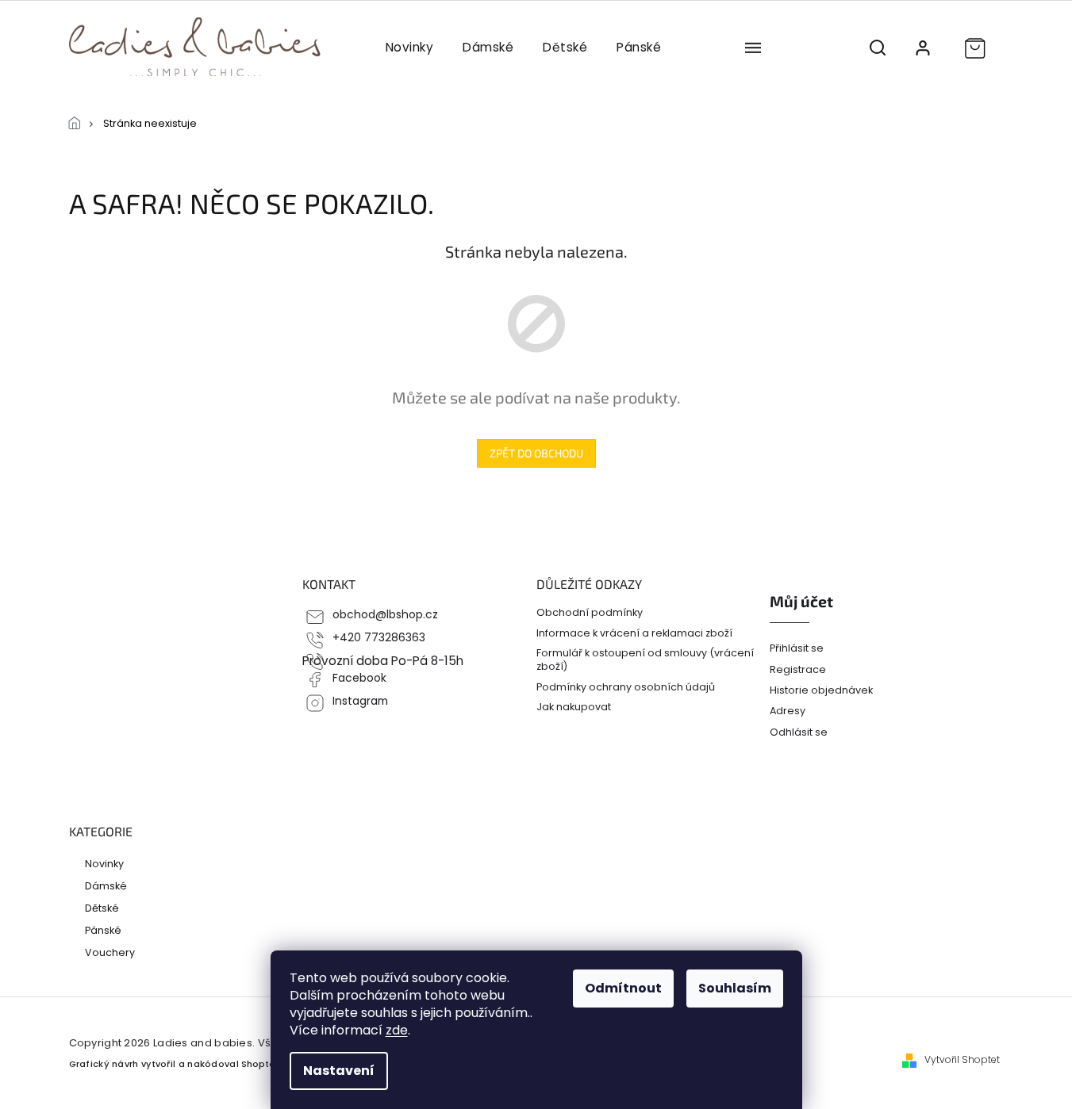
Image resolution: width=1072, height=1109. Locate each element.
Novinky (104, 863)
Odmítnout (623, 988)
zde (397, 1030)
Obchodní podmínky (589, 612)
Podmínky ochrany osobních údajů (625, 687)
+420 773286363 (378, 637)
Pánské (103, 930)
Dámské (106, 885)
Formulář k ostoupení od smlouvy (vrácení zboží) (645, 659)
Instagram (360, 701)
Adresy (787, 710)
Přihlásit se (797, 648)
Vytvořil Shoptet (962, 1060)
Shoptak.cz (267, 1064)
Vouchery (110, 952)
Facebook (359, 678)
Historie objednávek (821, 690)
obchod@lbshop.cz (385, 614)
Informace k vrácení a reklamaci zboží (634, 633)
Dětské (102, 907)
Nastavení (339, 1070)
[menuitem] (409, 47)
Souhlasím (734, 988)
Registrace (798, 669)
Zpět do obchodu (536, 453)
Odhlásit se (799, 732)
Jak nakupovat (573, 706)
